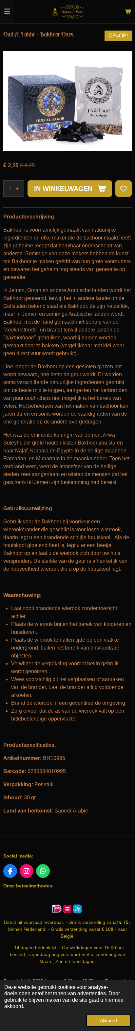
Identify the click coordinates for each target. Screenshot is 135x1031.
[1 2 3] (13, 188)
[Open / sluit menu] (7, 11)
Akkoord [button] (108, 1020)
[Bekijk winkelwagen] (128, 11)
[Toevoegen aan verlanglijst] (123, 188)
